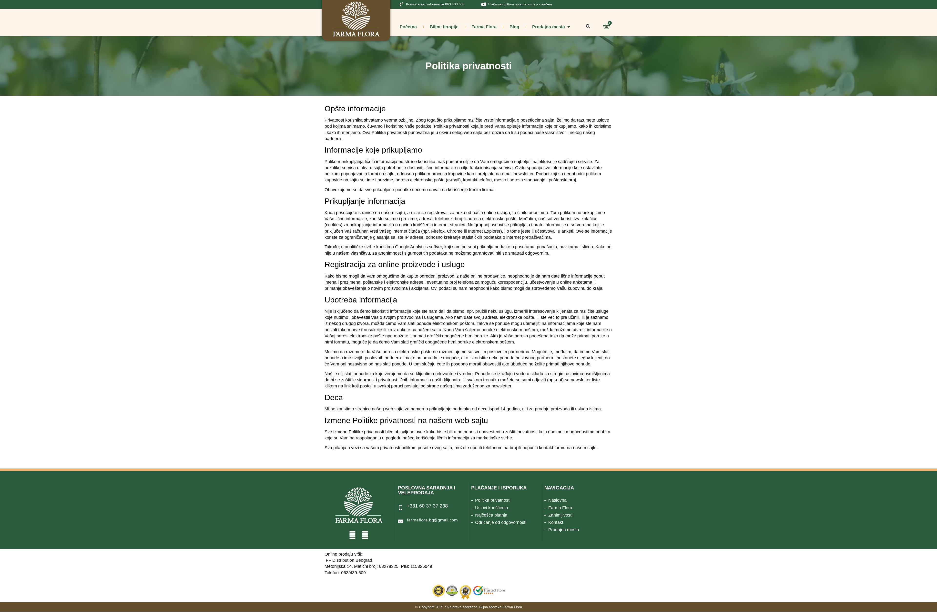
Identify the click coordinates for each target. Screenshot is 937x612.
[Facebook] (352, 535)
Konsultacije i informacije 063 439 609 (435, 4)
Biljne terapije (444, 26)
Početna (408, 26)
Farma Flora (484, 26)
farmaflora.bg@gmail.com (432, 520)
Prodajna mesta (548, 26)
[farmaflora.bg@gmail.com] (400, 521)
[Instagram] (364, 535)
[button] (588, 26)
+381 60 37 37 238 (427, 505)
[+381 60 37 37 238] (400, 507)
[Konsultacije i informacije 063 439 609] (401, 4)
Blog (514, 26)
